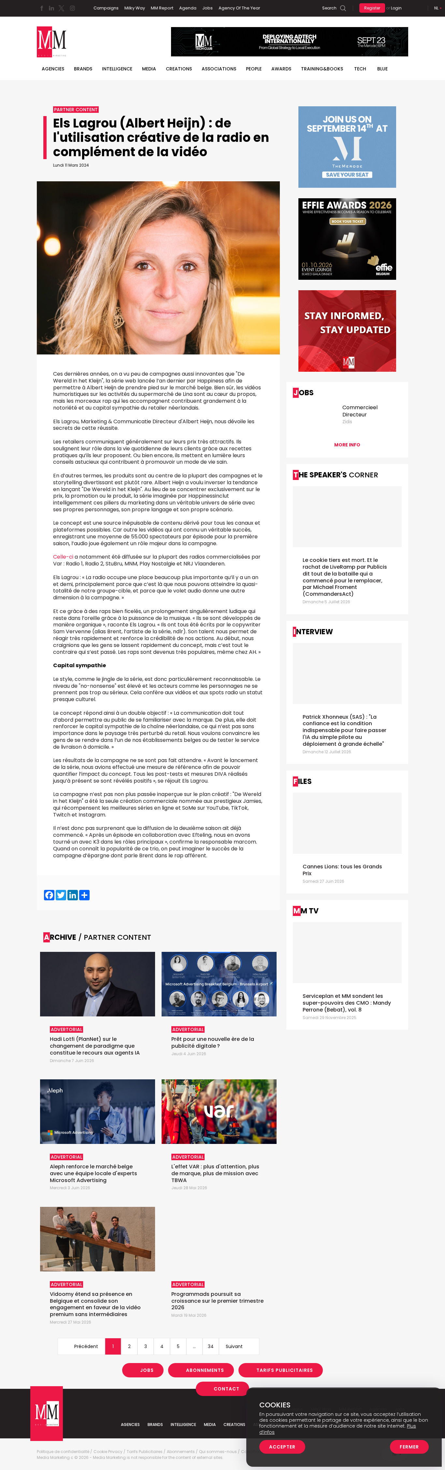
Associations (219, 69)
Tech (360, 69)
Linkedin (51, 8)
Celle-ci (63, 557)
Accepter (282, 1447)
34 (211, 1346)
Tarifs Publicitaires (284, 1370)
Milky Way (134, 8)
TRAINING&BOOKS (322, 69)
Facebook (42, 8)
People (254, 69)
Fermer (409, 1447)
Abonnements (205, 1370)
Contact (226, 1389)
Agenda (187, 8)
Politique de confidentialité (63, 1451)
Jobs (207, 8)
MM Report (162, 8)
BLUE (382, 69)
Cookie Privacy (107, 1451)
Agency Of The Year (239, 8)
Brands (83, 69)
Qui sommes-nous (218, 1451)
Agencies (53, 69)
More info (347, 445)
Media (149, 69)
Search (329, 8)
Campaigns (106, 8)
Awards (281, 69)
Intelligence (117, 69)
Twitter (61, 8)
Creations (179, 69)
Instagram (72, 8)
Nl (436, 8)
